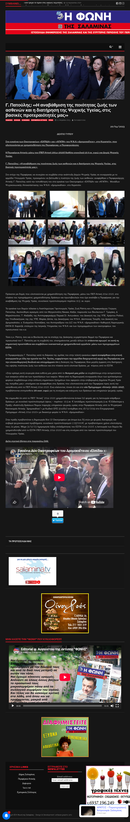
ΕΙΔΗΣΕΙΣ (9, 120)
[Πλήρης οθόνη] (117, 705)
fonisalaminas (79, 120)
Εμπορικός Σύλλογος (26, 792)
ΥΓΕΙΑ (51, 120)
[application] (65, 677)
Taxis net (27, 788)
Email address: (65, 776)
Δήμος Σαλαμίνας (27, 774)
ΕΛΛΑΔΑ (17, 120)
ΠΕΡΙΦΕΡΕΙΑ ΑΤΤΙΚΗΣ (39, 120)
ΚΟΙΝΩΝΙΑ (25, 120)
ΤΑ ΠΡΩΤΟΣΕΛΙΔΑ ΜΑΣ (20, 541)
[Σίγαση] (112, 705)
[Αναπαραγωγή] (12, 705)
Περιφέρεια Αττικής (26, 779)
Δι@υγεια (26, 783)
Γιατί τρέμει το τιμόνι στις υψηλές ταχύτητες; (43, 3)
